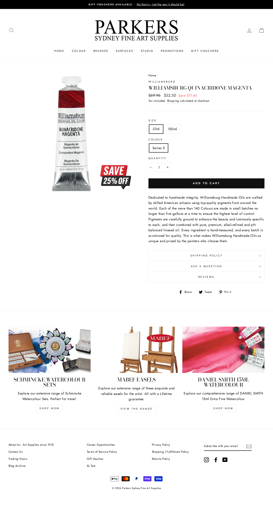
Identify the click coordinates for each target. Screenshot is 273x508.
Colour (79, 51)
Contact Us (15, 452)
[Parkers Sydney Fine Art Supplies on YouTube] (225, 459)
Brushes (100, 51)
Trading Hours (18, 459)
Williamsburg (162, 82)
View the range (136, 409)
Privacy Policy (161, 444)
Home (59, 51)
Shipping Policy (206, 256)
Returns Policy (161, 459)
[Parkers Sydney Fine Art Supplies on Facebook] (215, 459)
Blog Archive (17, 466)
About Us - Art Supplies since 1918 (31, 444)
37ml (156, 129)
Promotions (172, 51)
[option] (136, 4)
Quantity (157, 158)
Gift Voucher (95, 459)
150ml (172, 129)
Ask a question (206, 266)
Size (152, 120)
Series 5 (158, 148)
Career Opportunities (101, 444)
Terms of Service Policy (102, 452)
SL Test (91, 466)
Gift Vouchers (205, 51)
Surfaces (124, 51)
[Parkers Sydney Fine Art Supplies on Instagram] (206, 459)
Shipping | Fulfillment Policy (170, 452)
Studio (147, 51)
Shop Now (49, 408)
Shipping (173, 101)
